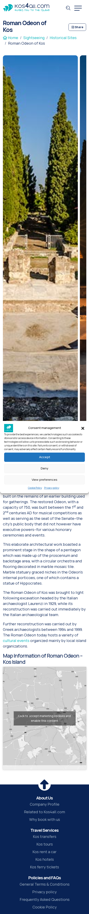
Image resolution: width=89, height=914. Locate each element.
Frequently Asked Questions (45, 899)
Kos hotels (44, 859)
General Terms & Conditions (45, 884)
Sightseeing (33, 37)
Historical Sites (63, 37)
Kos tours (44, 844)
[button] (83, 428)
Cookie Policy (35, 488)
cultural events (16, 640)
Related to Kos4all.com (44, 811)
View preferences (44, 479)
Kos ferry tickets (44, 866)
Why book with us (44, 819)
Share (78, 27)
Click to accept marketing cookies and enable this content (44, 718)
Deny (44, 468)
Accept (44, 457)
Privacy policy (51, 488)
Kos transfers (44, 836)
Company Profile (44, 804)
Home (12, 37)
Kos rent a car (44, 851)
